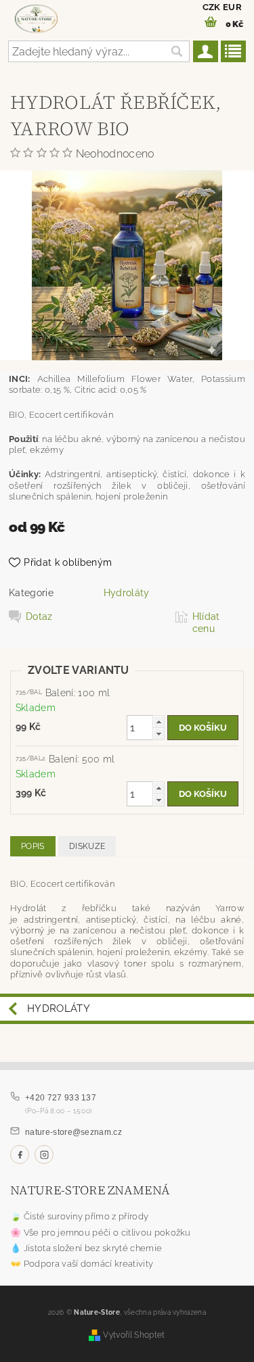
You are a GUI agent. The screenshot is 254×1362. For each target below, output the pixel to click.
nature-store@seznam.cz (73, 1132)
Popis (33, 846)
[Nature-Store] (36, 17)
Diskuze (87, 846)
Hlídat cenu (206, 622)
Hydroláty (127, 592)
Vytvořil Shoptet (134, 1335)
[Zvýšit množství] (158, 721)
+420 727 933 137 (60, 1097)
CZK (212, 7)
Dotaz (39, 616)
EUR (232, 7)
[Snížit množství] (158, 733)
